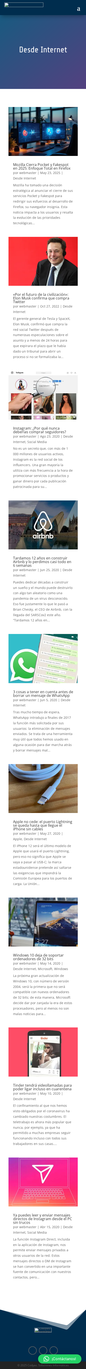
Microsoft (45, 969)
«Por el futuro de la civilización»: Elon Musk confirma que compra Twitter (41, 298)
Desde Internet (24, 178)
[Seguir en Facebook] (32, 1350)
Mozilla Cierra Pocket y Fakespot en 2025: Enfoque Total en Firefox (41, 166)
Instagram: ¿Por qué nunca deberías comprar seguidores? (39, 430)
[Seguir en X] (43, 1350)
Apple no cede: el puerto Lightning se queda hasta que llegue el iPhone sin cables (42, 825)
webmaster (27, 173)
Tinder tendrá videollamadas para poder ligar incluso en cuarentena (42, 1087)
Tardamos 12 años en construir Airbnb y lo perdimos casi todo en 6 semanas (42, 562)
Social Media (37, 442)
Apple (17, 839)
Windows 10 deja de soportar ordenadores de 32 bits (38, 957)
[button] (59, 1359)
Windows (61, 969)
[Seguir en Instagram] (54, 1350)
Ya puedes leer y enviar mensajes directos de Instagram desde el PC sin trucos (42, 1219)
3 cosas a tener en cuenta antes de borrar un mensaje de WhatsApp (43, 693)
